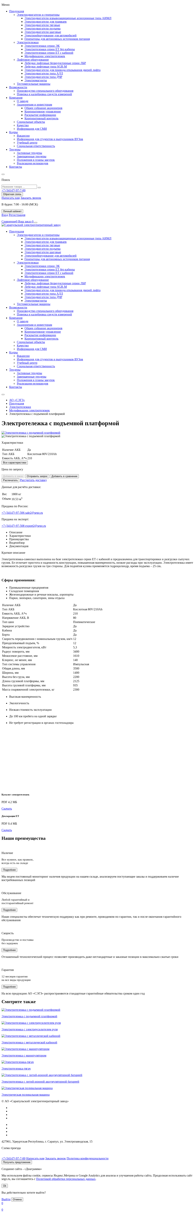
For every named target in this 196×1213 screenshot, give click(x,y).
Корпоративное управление (42, 111)
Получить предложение (16, 1162)
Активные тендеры (29, 153)
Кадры (13, 132)
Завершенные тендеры (31, 156)
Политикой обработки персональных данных (66, 1179)
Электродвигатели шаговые (42, 32)
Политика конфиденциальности (88, 1158)
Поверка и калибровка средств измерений (44, 94)
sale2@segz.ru (34, 512)
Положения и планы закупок (36, 159)
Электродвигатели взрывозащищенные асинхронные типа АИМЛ (67, 18)
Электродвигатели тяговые (42, 25)
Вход (5, 215)
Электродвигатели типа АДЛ (43, 73)
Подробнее (9, 869)
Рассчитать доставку (33, 480)
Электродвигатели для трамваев (45, 21)
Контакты (15, 166)
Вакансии (23, 135)
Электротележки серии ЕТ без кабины (49, 49)
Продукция (16, 11)
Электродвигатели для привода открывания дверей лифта (62, 70)
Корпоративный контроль (41, 118)
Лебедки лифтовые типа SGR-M (45, 66)
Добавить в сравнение (64, 476)
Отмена (17, 1199)
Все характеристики (14, 462)
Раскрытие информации (40, 115)
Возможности (18, 87)
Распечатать (10, 480)
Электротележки (28, 42)
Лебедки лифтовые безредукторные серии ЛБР (55, 63)
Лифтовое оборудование (33, 59)
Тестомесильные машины (33, 83)
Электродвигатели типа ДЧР (43, 77)
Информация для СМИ (32, 128)
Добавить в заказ (13, 476)
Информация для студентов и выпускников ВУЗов (50, 139)
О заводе (22, 101)
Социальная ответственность (36, 146)
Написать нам (11, 197)
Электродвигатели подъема (42, 28)
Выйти (6, 1199)
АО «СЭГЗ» (17, 400)
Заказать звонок (30, 197)
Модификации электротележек (44, 56)
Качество (23, 125)
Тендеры (14, 149)
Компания (15, 97)
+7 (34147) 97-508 (13, 525)
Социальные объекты (31, 121)
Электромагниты (35, 80)
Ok (4, 1185)
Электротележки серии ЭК (42, 45)
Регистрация (17, 215)
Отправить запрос (37, 476)
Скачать (7, 808)
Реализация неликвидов (32, 163)
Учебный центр (27, 142)
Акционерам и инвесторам (34, 104)
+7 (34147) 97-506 (13, 512)
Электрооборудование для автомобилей (50, 35)
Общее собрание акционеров (43, 108)
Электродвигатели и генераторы (38, 14)
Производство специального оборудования (45, 90)
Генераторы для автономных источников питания (57, 39)
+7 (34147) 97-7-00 (13, 1158)
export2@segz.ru (35, 525)
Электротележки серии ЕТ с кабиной (48, 52)
